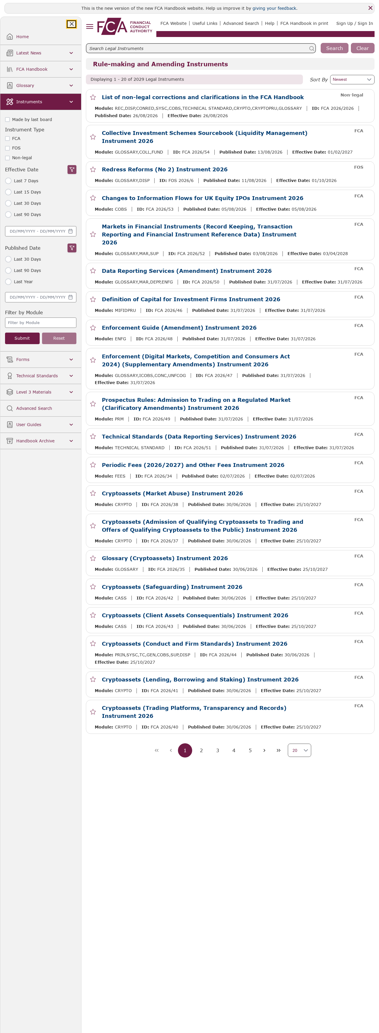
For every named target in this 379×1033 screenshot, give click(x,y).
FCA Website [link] (173, 23)
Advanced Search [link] (241, 23)
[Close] (370, 8)
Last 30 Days (27, 203)
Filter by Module (24, 312)
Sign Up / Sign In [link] (354, 23)
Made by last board (32, 119)
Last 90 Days (27, 214)
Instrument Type (24, 129)
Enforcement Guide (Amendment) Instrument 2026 (179, 327)
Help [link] (269, 23)
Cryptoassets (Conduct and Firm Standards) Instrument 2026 (195, 643)
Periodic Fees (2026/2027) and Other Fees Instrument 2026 (193, 465)
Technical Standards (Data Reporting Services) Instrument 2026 (199, 436)
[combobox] (40, 231)
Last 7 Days (26, 180)
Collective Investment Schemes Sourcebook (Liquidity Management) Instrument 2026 (205, 137)
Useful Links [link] (204, 23)
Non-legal (22, 157)
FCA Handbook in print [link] (304, 23)
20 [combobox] (295, 750)
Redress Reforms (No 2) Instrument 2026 (165, 169)
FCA (16, 138)
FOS (16, 148)
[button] (368, 79)
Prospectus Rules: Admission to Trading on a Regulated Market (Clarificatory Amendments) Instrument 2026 (196, 404)
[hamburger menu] (89, 26)
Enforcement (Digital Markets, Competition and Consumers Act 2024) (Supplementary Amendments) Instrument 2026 (196, 360)
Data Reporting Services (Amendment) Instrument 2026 (187, 270)
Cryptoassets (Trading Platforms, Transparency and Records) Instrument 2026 (194, 712)
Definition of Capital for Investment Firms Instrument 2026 (191, 299)
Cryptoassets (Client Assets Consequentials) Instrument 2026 (195, 615)
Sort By (319, 79)
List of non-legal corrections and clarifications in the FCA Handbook (203, 97)
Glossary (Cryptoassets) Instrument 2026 (165, 558)
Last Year (23, 281)
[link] (124, 26)
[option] (41, 323)
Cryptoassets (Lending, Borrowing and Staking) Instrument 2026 (200, 679)
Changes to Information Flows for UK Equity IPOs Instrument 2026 (202, 198)
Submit (22, 338)
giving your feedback (274, 8)
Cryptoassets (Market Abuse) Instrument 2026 (172, 493)
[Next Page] (264, 750)
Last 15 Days (27, 192)
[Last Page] (279, 750)
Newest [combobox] (340, 79)
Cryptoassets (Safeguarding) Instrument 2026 (172, 587)
